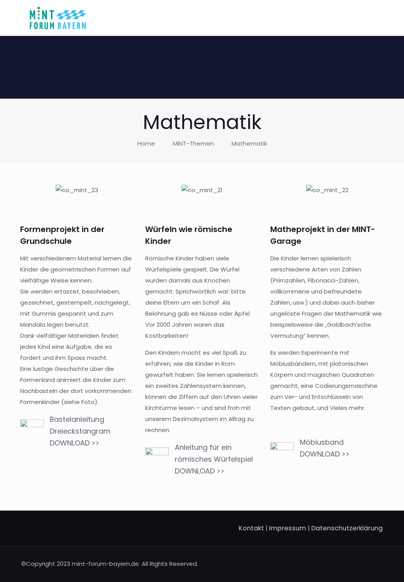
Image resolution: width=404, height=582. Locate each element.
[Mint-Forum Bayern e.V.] (57, 18)
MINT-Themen (193, 143)
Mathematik (249, 143)
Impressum (287, 528)
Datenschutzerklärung (347, 528)
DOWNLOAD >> (74, 443)
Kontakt (251, 528)
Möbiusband (323, 442)
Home (146, 143)
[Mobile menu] (370, 17)
